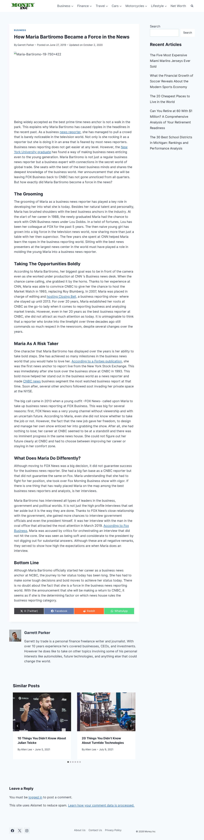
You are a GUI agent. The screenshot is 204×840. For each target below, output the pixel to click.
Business (20, 30)
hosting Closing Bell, (62, 296)
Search (155, 26)
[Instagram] (27, 830)
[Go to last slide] (17, 725)
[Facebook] (12, 830)
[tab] (68, 762)
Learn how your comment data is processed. (101, 805)
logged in (35, 797)
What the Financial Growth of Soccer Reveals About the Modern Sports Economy (171, 81)
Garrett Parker (25, 44)
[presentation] (42, 711)
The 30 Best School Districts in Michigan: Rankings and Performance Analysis (171, 142)
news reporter (70, 132)
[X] (19, 830)
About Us (79, 830)
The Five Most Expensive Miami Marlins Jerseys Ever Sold (170, 60)
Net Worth (178, 6)
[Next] (130, 725)
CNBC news (32, 381)
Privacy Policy (113, 830)
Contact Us (95, 830)
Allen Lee (26, 749)
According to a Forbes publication (97, 361)
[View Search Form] (192, 6)
